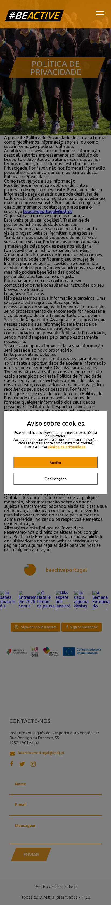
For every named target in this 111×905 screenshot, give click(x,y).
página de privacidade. (67, 446)
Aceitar (55, 462)
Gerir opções (55, 479)
